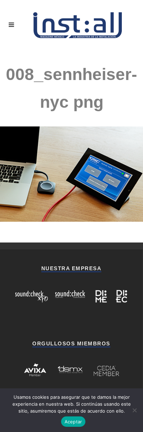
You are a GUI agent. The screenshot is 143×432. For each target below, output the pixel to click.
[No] (134, 410)
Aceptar (73, 421)
